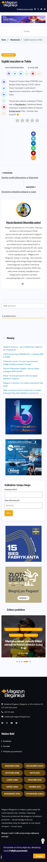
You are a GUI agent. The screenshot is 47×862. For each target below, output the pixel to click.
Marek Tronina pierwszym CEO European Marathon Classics (20, 377)
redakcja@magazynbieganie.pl (17, 716)
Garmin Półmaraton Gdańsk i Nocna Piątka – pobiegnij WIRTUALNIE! (22, 370)
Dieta (35, 773)
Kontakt (6, 746)
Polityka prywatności (12, 751)
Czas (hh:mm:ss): (12, 500)
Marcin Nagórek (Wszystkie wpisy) (23, 222)
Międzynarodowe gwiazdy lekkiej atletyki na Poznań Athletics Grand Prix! (23, 644)
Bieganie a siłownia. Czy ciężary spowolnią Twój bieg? (23, 384)
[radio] (17, 121)
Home (3, 40)
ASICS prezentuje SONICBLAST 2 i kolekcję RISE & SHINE (23, 355)
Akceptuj (39, 856)
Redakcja (7, 741)
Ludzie (12, 780)
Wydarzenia (35, 794)
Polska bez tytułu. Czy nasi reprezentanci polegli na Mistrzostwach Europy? (20, 362)
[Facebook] (23, 284)
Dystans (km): (11, 489)
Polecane (35, 780)
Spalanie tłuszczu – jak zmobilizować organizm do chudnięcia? (22, 348)
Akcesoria (12, 766)
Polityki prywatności (18, 850)
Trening (35, 787)
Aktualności (34, 766)
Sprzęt (12, 787)
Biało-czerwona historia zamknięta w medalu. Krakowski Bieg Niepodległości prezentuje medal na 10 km (22, 393)
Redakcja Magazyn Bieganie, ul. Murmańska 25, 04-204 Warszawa (22, 706)
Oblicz (8, 513)
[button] (16, 661)
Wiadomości (15, 40)
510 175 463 (9, 712)
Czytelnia (12, 773)
